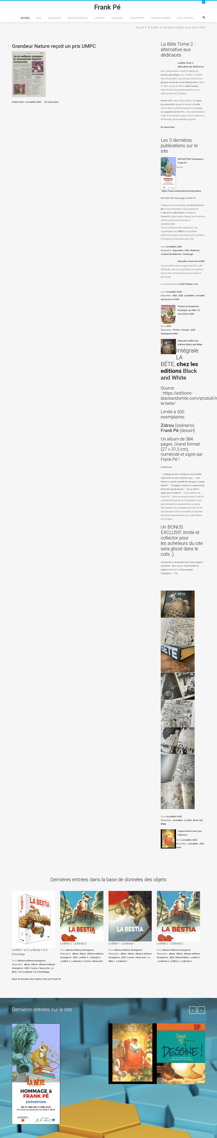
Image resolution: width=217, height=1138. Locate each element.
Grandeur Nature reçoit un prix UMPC (54, 46)
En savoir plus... (52, 102)
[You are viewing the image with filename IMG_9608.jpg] (178, 713)
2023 (168, 326)
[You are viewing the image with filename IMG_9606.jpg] (178, 658)
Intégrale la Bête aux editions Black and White (190, 342)
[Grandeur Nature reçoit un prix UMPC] (29, 74)
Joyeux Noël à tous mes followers (190, 833)
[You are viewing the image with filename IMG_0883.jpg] (178, 604)
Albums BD (54, 18)
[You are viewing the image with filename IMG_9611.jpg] (178, 795)
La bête (188, 820)
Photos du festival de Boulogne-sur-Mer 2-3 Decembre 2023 (189, 310)
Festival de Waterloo (171, 254)
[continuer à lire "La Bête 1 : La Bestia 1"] (130, 916)
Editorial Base (182, 957)
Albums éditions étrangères (31, 960)
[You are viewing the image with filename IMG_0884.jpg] (178, 631)
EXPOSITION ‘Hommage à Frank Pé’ (191, 161)
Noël (178, 847)
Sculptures (137, 18)
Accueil (25, 18)
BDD (39, 18)
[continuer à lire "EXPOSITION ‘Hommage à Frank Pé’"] (168, 173)
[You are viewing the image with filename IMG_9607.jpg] (178, 686)
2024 (201, 843)
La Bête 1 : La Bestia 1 (121, 943)
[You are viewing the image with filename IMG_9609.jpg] (178, 740)
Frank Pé (170, 430)
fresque (185, 330)
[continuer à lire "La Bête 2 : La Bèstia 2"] (178, 916)
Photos (176, 330)
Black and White (179, 374)
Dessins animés (160, 18)
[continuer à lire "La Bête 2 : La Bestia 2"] (81, 916)
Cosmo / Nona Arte (40, 968)
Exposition (178, 250)
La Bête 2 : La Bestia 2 (73, 943)
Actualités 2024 (189, 840)
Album (34, 964)
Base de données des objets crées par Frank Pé (36, 979)
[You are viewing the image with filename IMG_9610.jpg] (178, 768)
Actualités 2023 (33, 102)
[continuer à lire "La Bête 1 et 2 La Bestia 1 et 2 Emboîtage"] (33, 919)
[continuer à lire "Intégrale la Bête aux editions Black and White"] (168, 346)
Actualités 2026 (174, 246)
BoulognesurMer (169, 333)
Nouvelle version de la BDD (191, 261)
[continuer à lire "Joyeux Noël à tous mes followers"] (168, 838)
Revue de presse (78, 18)
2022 (123, 957)
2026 (186, 250)
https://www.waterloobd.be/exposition (181, 191)
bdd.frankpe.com (189, 284)
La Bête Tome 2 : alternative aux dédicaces (191, 65)
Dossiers (117, 18)
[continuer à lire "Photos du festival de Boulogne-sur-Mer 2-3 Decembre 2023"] (168, 314)
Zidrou (167, 425)
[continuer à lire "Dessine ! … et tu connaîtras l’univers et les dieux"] (181, 1053)
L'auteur (99, 18)
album (27, 964)
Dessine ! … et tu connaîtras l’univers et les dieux (179, 1094)
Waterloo (195, 250)
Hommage (188, 254)
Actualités (189, 295)
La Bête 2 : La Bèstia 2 (71, 961)
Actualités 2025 (174, 816)
